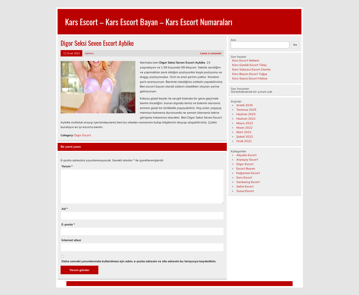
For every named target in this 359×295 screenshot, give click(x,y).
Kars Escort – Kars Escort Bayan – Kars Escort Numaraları (148, 21)
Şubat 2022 (244, 136)
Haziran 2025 (246, 114)
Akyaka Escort (246, 155)
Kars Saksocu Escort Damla (251, 69)
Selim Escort (245, 186)
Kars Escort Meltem (245, 60)
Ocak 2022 (244, 141)
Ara (233, 40)
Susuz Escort (245, 191)
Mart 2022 (243, 132)
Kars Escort (244, 177)
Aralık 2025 (244, 105)
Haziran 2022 (246, 118)
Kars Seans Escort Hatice (249, 78)
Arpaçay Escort (247, 159)
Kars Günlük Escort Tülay (249, 65)
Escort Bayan (245, 168)
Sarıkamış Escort (248, 182)
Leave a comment (210, 53)
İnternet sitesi (71, 240)
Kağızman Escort (248, 173)
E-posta (68, 224)
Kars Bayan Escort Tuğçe (249, 74)
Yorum (67, 166)
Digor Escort (82, 135)
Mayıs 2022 (244, 123)
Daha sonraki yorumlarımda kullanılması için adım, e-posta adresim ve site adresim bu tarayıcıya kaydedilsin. (139, 261)
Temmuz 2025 (246, 109)
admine (89, 53)
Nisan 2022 (244, 127)
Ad (65, 208)
